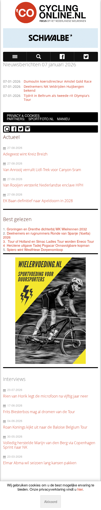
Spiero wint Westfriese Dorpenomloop (35, 249)
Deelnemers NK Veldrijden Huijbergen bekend (54, 89)
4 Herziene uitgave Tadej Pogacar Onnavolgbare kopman (46, 245)
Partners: (16, 118)
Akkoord (50, 501)
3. (4, 241)
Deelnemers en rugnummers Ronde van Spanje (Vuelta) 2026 (46, 235)
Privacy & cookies (23, 115)
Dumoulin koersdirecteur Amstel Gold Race (58, 82)
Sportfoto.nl (41, 118)
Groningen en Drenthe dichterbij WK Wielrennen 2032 (47, 229)
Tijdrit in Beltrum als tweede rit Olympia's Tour (56, 98)
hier (80, 489)
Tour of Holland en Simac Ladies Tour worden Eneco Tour (51, 241)
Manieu (63, 118)
